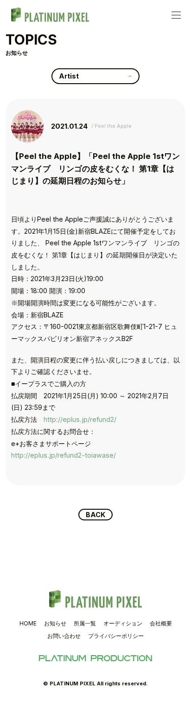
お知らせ (55, 623)
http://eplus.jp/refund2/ (80, 419)
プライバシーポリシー (116, 635)
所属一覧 (85, 623)
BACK (95, 515)
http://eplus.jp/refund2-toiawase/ (63, 455)
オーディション (122, 623)
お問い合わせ (64, 635)
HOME (28, 623)
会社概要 (161, 623)
